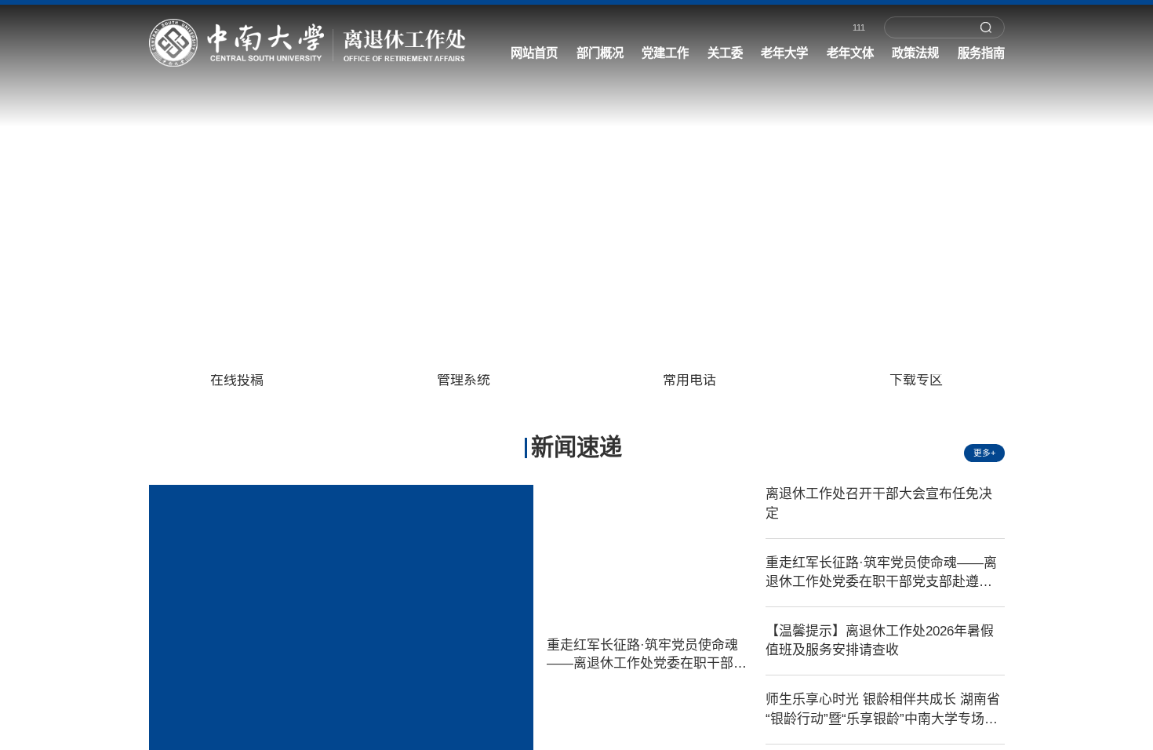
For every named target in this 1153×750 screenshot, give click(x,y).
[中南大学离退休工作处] (299, 43)
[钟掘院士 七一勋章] (576, 171)
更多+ (984, 452)
